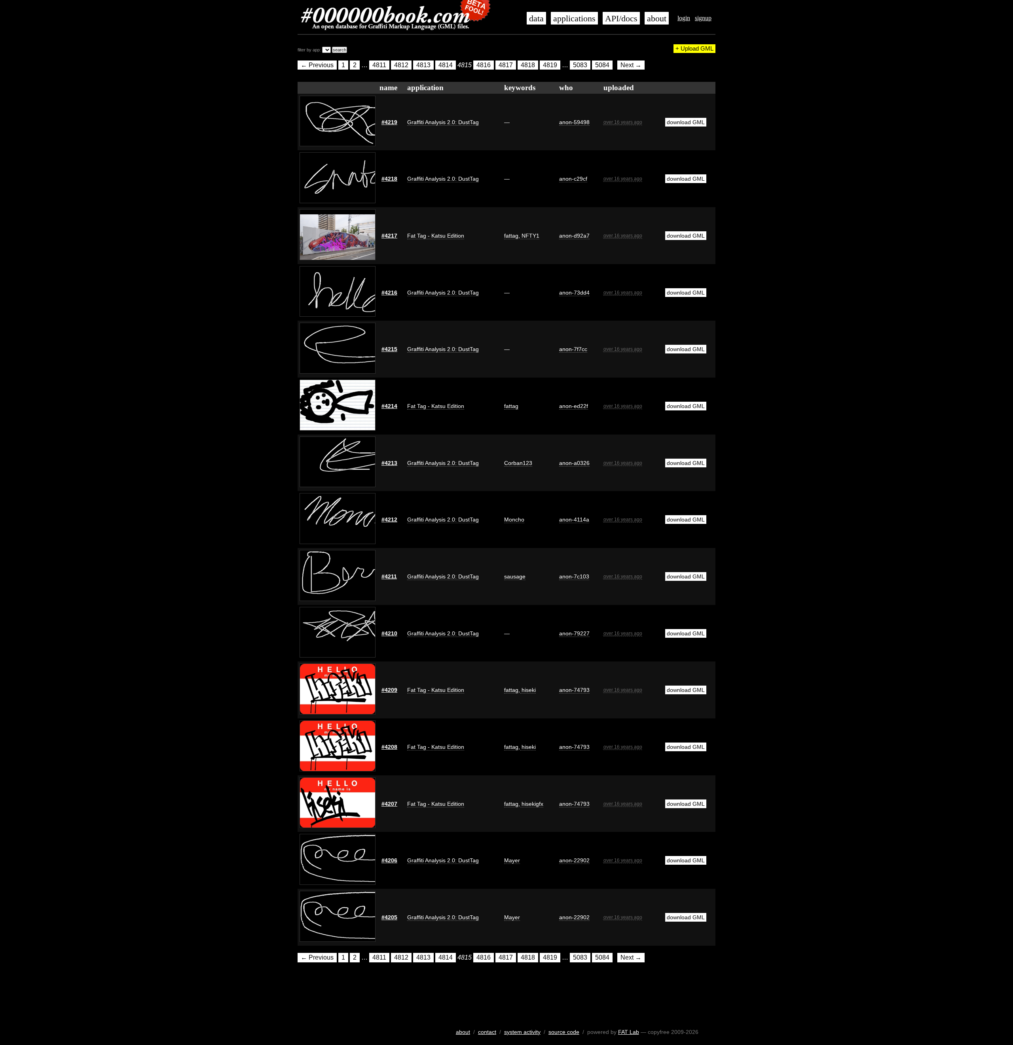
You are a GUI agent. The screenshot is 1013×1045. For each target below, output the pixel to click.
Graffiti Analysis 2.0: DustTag (443, 122)
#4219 (389, 122)
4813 (423, 65)
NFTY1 (529, 235)
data (536, 18)
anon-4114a (574, 519)
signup (703, 18)
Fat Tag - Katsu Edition (435, 235)
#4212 (389, 519)
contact (487, 1032)
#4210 (389, 633)
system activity (522, 1032)
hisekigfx (531, 804)
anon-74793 (574, 690)
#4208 (389, 747)
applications (574, 18)
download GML (686, 122)
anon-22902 (574, 860)
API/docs (621, 18)
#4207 (389, 804)
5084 (602, 65)
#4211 (389, 576)
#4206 (389, 860)
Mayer (512, 860)
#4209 (389, 690)
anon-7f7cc (573, 349)
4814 (445, 65)
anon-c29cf (573, 179)
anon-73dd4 (574, 292)
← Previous (317, 65)
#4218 (389, 179)
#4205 (389, 917)
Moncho (514, 519)
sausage (514, 576)
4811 (379, 65)
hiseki (528, 690)
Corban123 (518, 463)
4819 (550, 65)
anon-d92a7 (574, 235)
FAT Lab (628, 1032)
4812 (401, 65)
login (683, 18)
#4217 (389, 235)
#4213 (389, 463)
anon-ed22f (573, 406)
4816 (483, 65)
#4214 (389, 406)
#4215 (389, 349)
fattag (511, 235)
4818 (528, 65)
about (656, 18)
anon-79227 (574, 633)
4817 (506, 65)
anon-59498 (574, 122)
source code (563, 1032)
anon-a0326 (574, 463)
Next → (630, 65)
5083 (580, 65)
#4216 (389, 292)
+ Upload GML (694, 48)
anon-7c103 (574, 576)
